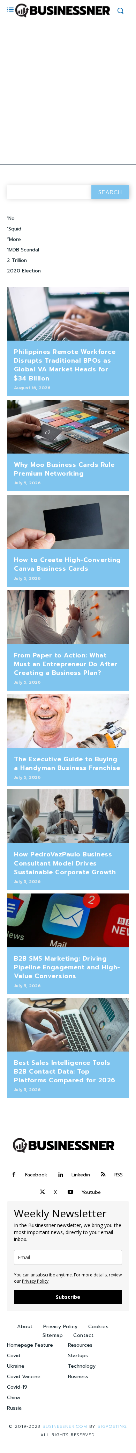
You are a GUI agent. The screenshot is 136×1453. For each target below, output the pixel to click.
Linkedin (80, 1174)
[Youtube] (70, 1192)
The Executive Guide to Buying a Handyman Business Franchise (67, 763)
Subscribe (68, 1297)
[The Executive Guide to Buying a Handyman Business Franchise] (68, 721)
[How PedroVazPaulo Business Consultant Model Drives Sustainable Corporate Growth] (68, 816)
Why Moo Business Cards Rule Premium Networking (64, 469)
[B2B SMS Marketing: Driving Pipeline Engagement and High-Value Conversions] (68, 920)
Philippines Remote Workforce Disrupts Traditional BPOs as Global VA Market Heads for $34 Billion (64, 365)
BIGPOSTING (112, 1426)
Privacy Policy (35, 1281)
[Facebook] (14, 1175)
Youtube (91, 1192)
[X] (43, 1192)
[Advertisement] (68, 92)
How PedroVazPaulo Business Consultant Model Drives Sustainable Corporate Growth (65, 863)
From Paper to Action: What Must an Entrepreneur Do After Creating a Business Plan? (66, 664)
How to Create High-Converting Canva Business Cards (67, 564)
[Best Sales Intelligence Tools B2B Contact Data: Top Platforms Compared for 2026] (68, 1025)
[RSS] (103, 1175)
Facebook (36, 1174)
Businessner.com (65, 1426)
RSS (118, 1174)
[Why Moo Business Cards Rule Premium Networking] (68, 427)
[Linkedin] (60, 1175)
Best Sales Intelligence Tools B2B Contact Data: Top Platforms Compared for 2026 (64, 1071)
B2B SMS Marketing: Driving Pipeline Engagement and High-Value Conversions (67, 967)
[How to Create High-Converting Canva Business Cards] (68, 522)
